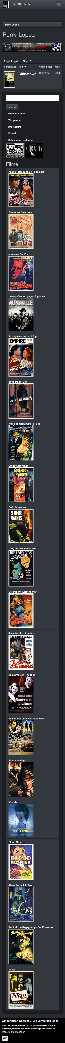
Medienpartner (16, 113)
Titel (21, 66)
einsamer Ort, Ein (18, 254)
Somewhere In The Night (22, 674)
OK (5, 1038)
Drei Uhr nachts (17, 507)
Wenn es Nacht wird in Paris (24, 423)
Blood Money (16, 842)
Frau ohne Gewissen (20, 212)
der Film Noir (21, 4)
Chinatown (27, 73)
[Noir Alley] (33, 150)
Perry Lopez (12, 24)
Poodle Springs (17, 760)
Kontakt (12, 133)
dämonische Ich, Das (20, 885)
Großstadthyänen (18, 465)
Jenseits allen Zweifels (21, 633)
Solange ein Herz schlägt (22, 336)
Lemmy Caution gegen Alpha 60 (26, 296)
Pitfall (11, 969)
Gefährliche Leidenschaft (22, 591)
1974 (57, 73)
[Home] (6, 4)
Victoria (12, 802)
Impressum (14, 126)
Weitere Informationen (13, 1031)
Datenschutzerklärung (21, 140)
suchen (12, 107)
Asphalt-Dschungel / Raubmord (26, 171)
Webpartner (15, 120)
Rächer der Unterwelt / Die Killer (26, 718)
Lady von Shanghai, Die (22, 548)
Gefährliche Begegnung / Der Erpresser (30, 927)
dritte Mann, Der (17, 381)
